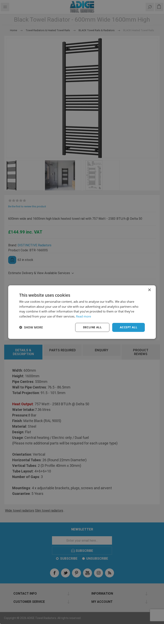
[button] (31, 327)
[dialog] (82, 312)
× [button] (149, 289)
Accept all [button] (128, 327)
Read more (83, 316)
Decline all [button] (92, 327)
